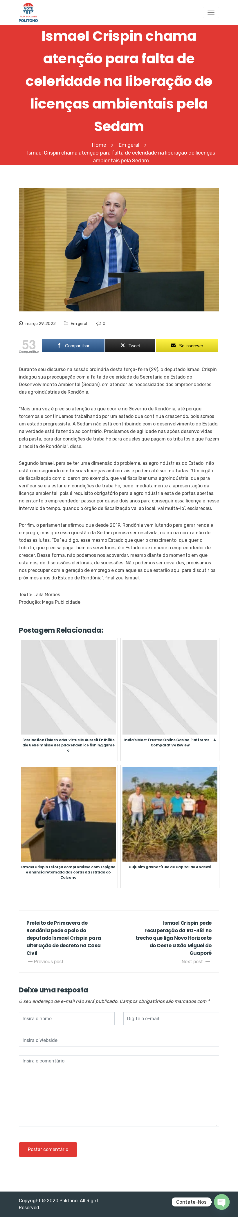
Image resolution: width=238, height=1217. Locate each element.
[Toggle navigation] (211, 12)
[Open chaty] (222, 1202)
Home (99, 145)
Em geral (79, 323)
